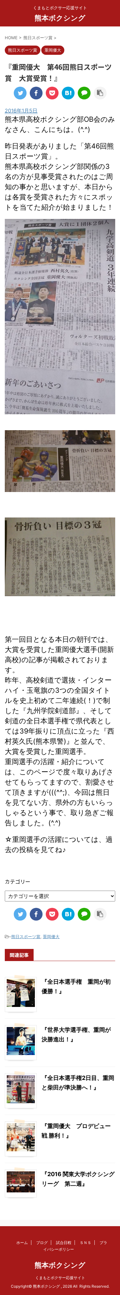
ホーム (22, 1242)
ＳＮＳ (85, 1242)
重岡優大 (51, 936)
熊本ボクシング (60, 18)
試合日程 (63, 1242)
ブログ (42, 1242)
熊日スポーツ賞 (25, 936)
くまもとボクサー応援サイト (60, 1277)
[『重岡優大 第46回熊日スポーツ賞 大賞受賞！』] (68, 93)
